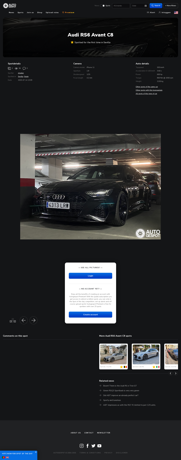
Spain (26, 76)
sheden (21, 73)
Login (90, 275)
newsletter (103, 433)
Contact (89, 433)
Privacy (108, 453)
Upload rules (52, 12)
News (97, 6)
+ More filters (170, 5)
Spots (108, 6)
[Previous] (170, 373)
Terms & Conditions (90, 453)
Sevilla (20, 76)
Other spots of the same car (147, 87)
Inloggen (166, 12)
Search (157, 5)
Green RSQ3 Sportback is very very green (121, 390)
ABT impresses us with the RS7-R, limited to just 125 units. (129, 405)
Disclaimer (122, 453)
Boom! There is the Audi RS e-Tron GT (120, 385)
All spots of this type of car (146, 93)
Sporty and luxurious (112, 400)
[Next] (175, 373)
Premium (69, 12)
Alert (152, 12)
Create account (90, 314)
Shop (39, 12)
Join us (30, 12)
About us (76, 433)
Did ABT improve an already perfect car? (120, 395)
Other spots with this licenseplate (149, 90)
